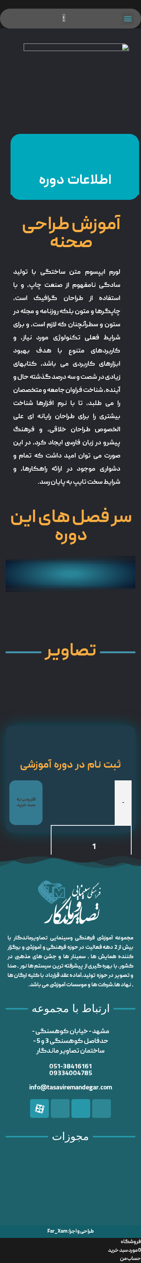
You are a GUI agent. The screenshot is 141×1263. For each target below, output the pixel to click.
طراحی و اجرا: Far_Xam (70, 1231)
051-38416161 (70, 1067)
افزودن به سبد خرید (26, 802)
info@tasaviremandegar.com (70, 1088)
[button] (127, 18)
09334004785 (70, 1073)
